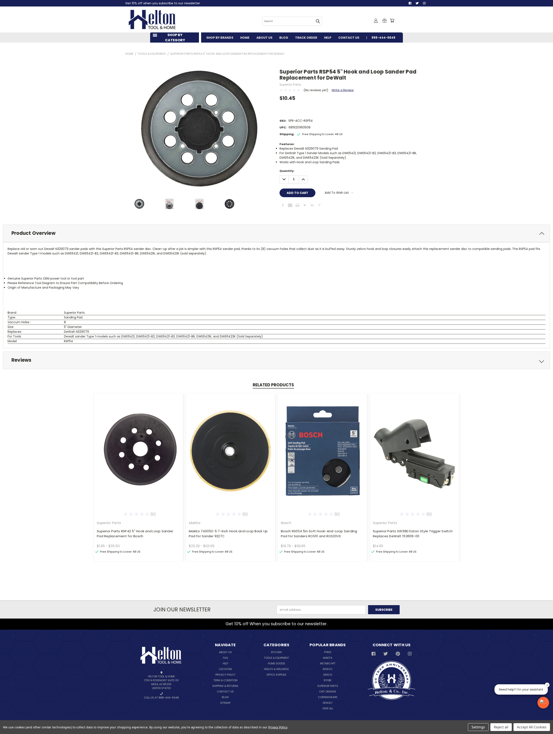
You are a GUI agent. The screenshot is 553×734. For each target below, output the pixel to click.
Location (225, 669)
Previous (544, 720)
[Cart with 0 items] (392, 20)
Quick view (138, 446)
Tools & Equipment (276, 658)
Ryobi (327, 680)
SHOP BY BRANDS (219, 37)
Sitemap (225, 703)
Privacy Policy (225, 674)
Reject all (501, 727)
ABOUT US (264, 37)
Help (225, 663)
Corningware (327, 697)
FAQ (225, 658)
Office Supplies (276, 674)
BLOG (283, 37)
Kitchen (276, 652)
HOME (244, 37)
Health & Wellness (276, 669)
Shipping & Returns (225, 686)
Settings (478, 727)
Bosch (327, 669)
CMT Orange (327, 691)
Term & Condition (225, 680)
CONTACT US (348, 37)
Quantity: (287, 171)
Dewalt (328, 703)
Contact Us (225, 691)
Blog (225, 697)
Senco (327, 674)
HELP (327, 37)
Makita (327, 658)
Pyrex (327, 652)
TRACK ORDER (306, 37)
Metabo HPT (327, 663)
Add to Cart (414, 454)
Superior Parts (327, 686)
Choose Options (138, 454)
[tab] (276, 233)
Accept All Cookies (532, 727)
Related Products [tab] (273, 385)
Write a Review (343, 90)
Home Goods (276, 663)
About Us (225, 652)
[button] (543, 702)
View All (327, 708)
